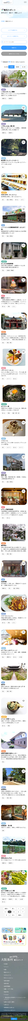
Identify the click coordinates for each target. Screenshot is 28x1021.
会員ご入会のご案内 (9, 1002)
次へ (13, 915)
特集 (5, 969)
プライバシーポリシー (9, 1010)
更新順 (17, 67)
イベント (6, 966)
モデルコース (7, 975)
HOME (3, 21)
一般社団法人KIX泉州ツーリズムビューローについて (15, 998)
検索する (14, 47)
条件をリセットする (14, 53)
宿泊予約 (6, 992)
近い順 (23, 67)
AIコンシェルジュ (8, 978)
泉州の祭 (6, 983)
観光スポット (7, 972)
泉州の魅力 (7, 980)
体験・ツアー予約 (8, 989)
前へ (13, 908)
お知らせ (6, 1004)
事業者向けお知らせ (9, 1007)
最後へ (20, 915)
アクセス (6, 994)
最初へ (6, 908)
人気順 (11, 67)
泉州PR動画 (7, 986)
